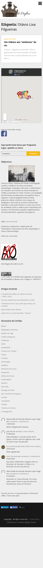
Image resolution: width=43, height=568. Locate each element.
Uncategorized (6, 411)
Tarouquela (5, 401)
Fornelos (4, 358)
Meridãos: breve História (25, 431)
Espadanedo (5, 347)
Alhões (3, 326)
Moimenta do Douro (9, 369)
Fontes (3, 355)
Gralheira (4, 365)
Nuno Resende (11, 221)
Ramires (4, 383)
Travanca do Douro (8, 408)
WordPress (11, 522)
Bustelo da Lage (7, 333)
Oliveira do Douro (7, 376)
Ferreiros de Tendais (8, 351)
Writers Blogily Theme (27, 522)
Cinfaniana (5, 340)
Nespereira (5, 372)
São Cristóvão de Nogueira (11, 394)
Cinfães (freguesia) (8, 337)
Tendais (4, 404)
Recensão (4, 387)
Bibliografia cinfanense (9, 330)
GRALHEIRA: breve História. (11, 309)
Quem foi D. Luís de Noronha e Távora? (16, 313)
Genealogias (5, 362)
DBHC (3, 344)
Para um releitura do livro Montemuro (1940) (18, 300)
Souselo (4, 397)
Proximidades (6, 379)
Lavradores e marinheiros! (19, 421)
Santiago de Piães (7, 390)
